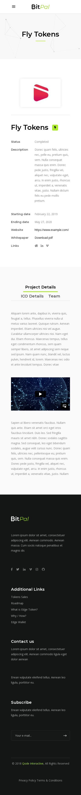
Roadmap (17, 603)
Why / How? (18, 616)
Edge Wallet (18, 622)
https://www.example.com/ (52, 230)
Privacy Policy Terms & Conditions (40, 780)
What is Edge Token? (24, 609)
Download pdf (44, 238)
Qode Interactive (32, 763)
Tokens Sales (19, 597)
